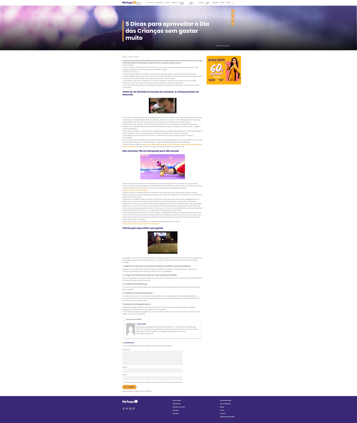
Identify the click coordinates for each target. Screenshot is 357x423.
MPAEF (228, 2)
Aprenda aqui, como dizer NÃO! (134, 190)
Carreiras (176, 413)
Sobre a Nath (191, 3)
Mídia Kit (207, 3)
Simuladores (159, 2)
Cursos (167, 2)
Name (125, 367)
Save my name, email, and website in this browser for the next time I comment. (153, 382)
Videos (222, 410)
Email (124, 375)
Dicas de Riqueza (138, 3)
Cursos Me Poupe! (225, 400)
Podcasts (215, 2)
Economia (150, 2)
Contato (201, 2)
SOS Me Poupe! (181, 3)
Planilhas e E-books (179, 407)
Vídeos (222, 2)
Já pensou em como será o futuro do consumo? (141, 224)
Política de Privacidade (227, 417)
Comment (126, 349)
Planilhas (174, 2)
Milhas (222, 407)
